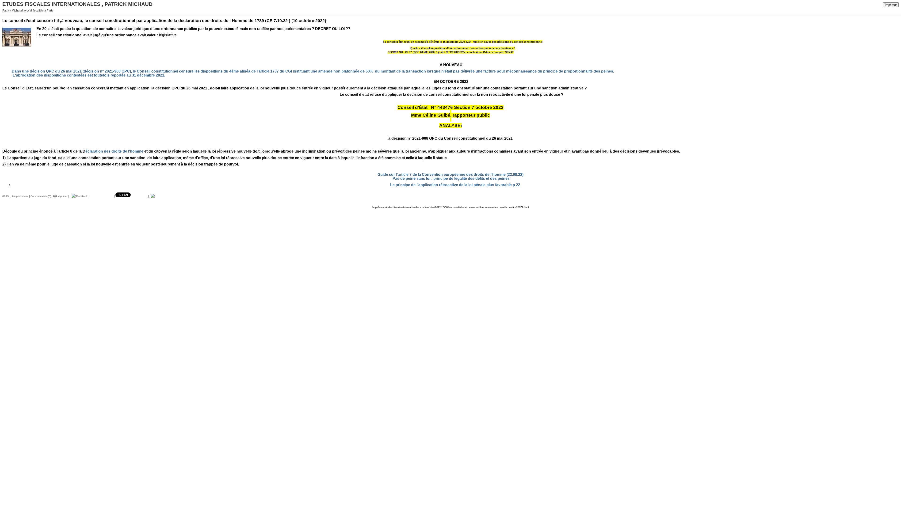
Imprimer (891, 5)
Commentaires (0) (41, 196)
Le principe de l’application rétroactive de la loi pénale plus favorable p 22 (455, 185)
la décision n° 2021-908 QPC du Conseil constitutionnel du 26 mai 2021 (450, 138)
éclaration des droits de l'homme (100, 151)
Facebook (82, 196)
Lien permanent (19, 196)
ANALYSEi (450, 125)
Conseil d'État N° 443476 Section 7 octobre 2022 (450, 107)
